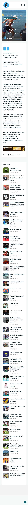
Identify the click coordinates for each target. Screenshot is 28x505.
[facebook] (8, 154)
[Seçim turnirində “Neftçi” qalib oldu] (6, 423)
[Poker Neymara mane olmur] (6, 253)
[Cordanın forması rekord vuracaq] (6, 386)
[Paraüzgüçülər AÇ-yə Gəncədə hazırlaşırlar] (6, 361)
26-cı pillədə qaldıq (15, 289)
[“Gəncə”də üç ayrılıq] (6, 354)
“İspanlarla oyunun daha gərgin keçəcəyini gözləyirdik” (17, 369)
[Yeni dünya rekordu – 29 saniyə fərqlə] (6, 468)
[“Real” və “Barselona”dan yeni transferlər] (6, 268)
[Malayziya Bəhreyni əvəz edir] (6, 276)
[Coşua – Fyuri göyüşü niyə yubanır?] (6, 408)
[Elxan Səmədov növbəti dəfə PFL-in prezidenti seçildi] (6, 178)
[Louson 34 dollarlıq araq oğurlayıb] (6, 214)
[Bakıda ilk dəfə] (6, 453)
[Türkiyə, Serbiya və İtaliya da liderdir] (6, 401)
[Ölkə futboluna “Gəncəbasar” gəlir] (6, 170)
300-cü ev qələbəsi (15, 429)
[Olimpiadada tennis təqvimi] (6, 261)
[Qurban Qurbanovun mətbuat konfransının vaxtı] (6, 344)
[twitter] (10, 154)
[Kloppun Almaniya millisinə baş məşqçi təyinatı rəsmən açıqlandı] (6, 187)
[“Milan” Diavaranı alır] (6, 231)
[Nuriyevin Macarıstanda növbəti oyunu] (6, 337)
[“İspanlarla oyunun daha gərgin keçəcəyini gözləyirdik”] (6, 369)
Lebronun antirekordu (16, 311)
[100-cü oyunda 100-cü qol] (6, 438)
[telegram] (15, 154)
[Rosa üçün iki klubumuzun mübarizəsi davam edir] (6, 475)
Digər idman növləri (9, 18)
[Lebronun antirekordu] (6, 312)
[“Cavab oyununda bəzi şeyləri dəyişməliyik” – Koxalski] (6, 221)
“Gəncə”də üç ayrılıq (16, 352)
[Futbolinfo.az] (6, 5)
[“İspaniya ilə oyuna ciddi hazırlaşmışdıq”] (6, 378)
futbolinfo (10, 36)
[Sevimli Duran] (6, 305)
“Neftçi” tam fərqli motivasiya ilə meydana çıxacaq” (16, 320)
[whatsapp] (19, 154)
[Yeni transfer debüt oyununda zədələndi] (6, 329)
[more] (22, 155)
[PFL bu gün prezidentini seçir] (6, 246)
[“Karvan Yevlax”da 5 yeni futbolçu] (6, 197)
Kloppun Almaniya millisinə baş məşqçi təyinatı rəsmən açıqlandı (17, 187)
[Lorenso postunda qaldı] (6, 283)
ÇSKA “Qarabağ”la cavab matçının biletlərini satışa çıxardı (17, 204)
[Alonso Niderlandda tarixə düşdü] (6, 393)
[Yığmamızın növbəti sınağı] (6, 460)
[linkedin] (17, 154)
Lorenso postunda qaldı (16, 282)
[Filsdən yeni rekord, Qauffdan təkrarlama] (6, 416)
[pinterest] (13, 154)
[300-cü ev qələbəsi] (6, 431)
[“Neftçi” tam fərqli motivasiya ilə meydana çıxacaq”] (6, 320)
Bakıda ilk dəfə (14, 451)
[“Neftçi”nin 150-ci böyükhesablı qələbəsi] (6, 446)
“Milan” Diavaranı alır (16, 229)
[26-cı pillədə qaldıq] (6, 291)
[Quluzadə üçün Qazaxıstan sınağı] (6, 238)
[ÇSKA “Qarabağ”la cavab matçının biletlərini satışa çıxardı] (6, 204)
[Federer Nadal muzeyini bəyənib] (6, 298)
